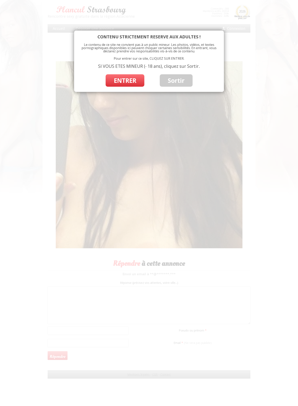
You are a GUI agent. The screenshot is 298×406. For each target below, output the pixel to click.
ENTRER (125, 80)
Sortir (176, 80)
